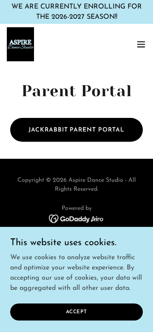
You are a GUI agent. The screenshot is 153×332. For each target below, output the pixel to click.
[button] (141, 44)
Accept (76, 311)
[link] (20, 44)
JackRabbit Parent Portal (76, 130)
